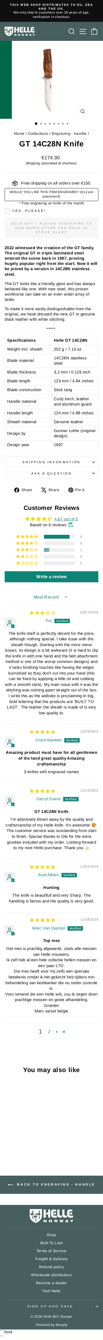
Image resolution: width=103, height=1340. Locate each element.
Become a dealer (51, 1283)
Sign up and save (50, 1306)
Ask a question (51, 473)
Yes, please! (29, 211)
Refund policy (51, 1267)
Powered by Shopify (52, 1325)
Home (19, 133)
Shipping (33, 163)
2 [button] (49, 1032)
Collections (38, 133)
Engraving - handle (69, 133)
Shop (51, 1235)
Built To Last (51, 1243)
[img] (42, 613)
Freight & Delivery (51, 1259)
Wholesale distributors (51, 1275)
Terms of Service (52, 1251)
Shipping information (51, 462)
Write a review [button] (51, 576)
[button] (27, 537)
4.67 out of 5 (66, 519)
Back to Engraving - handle (55, 1184)
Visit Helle (51, 1291)
